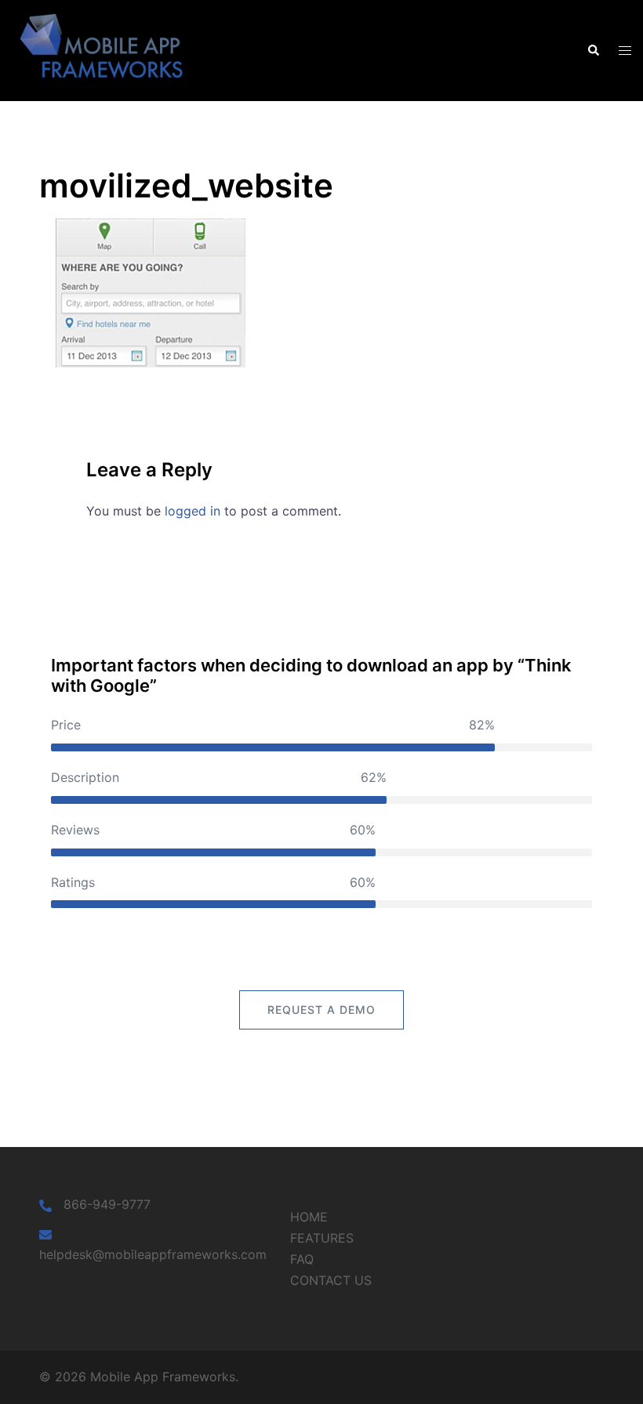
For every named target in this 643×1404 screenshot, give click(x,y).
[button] (593, 50)
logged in (192, 511)
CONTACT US (331, 1280)
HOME (309, 1217)
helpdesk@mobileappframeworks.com (153, 1254)
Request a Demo (321, 1009)
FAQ (302, 1259)
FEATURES (322, 1238)
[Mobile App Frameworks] (107, 49)
